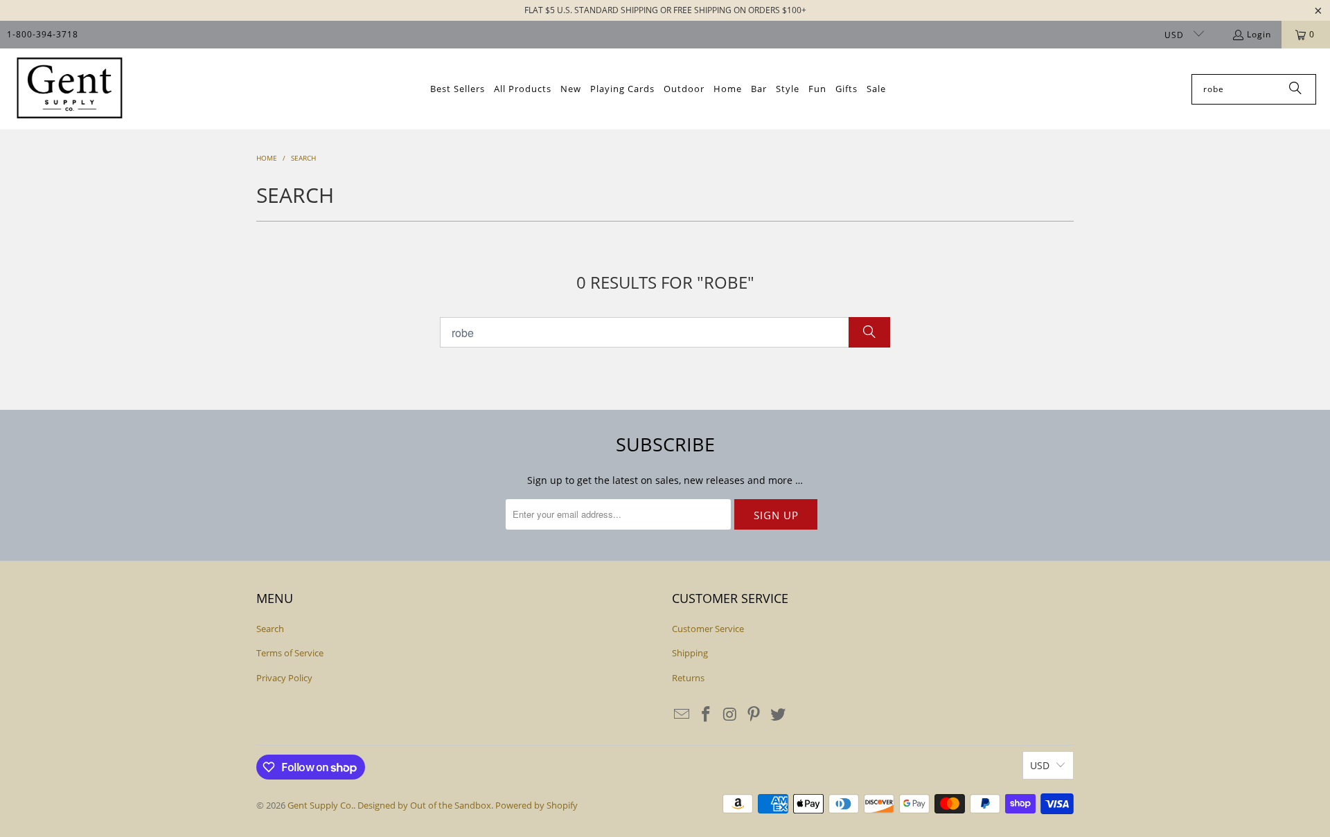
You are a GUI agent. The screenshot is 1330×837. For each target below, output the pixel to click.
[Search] (1295, 89)
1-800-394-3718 (42, 34)
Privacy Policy (284, 678)
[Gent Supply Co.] (69, 89)
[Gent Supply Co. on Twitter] (778, 714)
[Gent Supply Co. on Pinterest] (754, 714)
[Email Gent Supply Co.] (682, 714)
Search (270, 628)
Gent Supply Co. (320, 805)
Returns (688, 678)
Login (1259, 34)
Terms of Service (289, 653)
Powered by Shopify (536, 805)
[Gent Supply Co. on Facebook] (706, 714)
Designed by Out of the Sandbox (424, 805)
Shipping (690, 653)
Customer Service (708, 628)
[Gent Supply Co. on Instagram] (730, 714)
